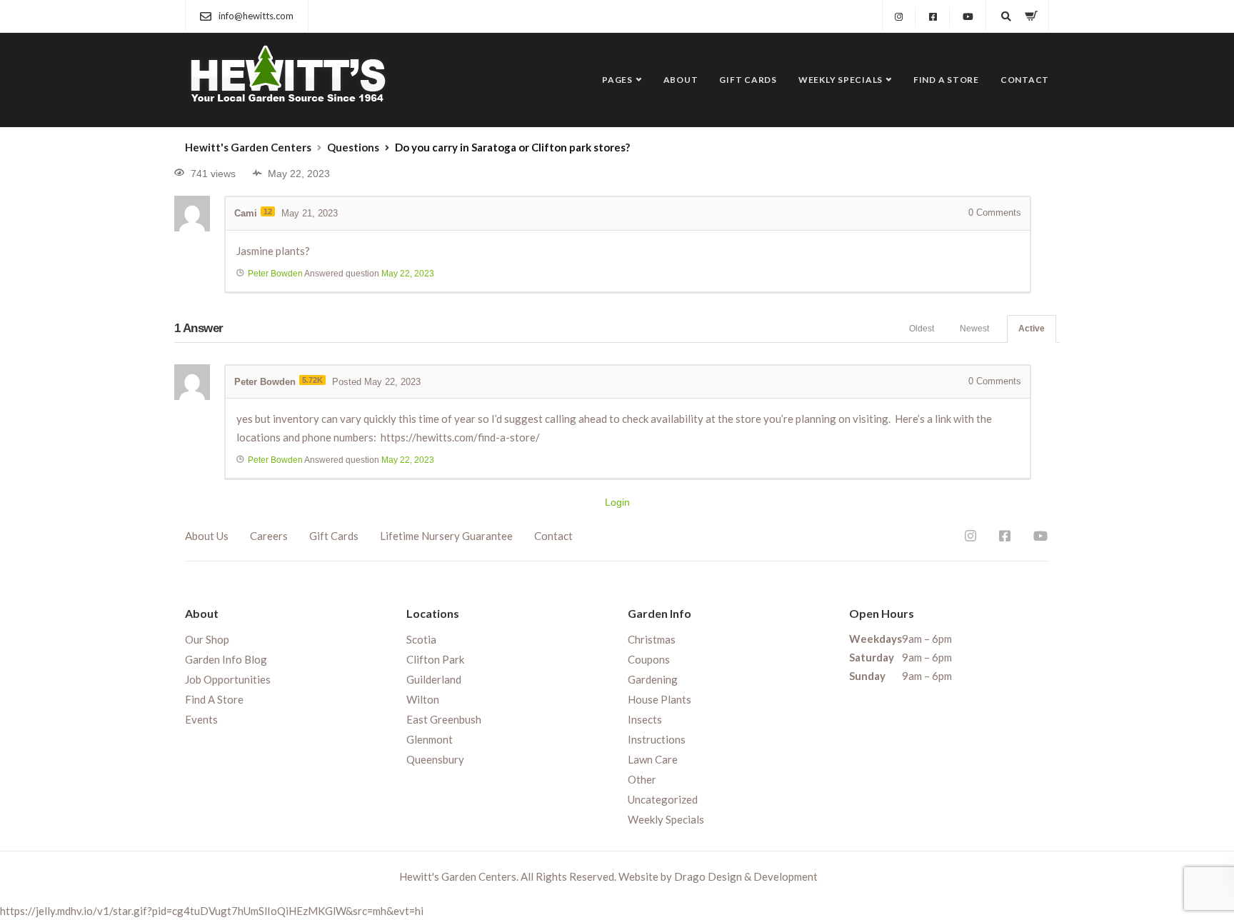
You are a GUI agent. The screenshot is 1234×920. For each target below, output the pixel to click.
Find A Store (946, 79)
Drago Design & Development (746, 876)
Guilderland (433, 679)
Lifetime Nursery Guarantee (446, 535)
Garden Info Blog (226, 659)
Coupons (649, 659)
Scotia (421, 639)
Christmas (652, 639)
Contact (1024, 79)
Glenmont (429, 739)
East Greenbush (443, 719)
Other (642, 779)
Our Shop (207, 639)
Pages (617, 79)
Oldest (921, 329)
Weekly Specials (840, 79)
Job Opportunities (228, 679)
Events (201, 719)
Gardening (653, 679)
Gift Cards (748, 79)
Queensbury (435, 759)
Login (617, 502)
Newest (974, 329)
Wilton (422, 699)
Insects (645, 719)
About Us (207, 535)
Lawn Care (653, 759)
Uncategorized (663, 799)
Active (1031, 329)
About (680, 79)
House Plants (659, 699)
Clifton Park (435, 659)
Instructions (657, 739)
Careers (269, 535)
